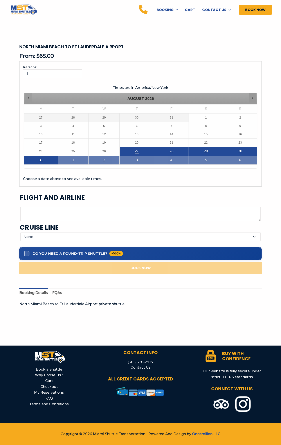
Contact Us (214, 9)
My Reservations (49, 392)
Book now (140, 267)
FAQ (49, 398)
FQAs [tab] (57, 293)
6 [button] (248, 161)
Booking (165, 9)
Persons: (30, 67)
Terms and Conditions (49, 404)
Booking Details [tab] (33, 293)
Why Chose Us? (49, 375)
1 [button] (80, 161)
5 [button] (214, 161)
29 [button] (213, 152)
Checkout (49, 387)
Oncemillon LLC (206, 434)
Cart (190, 9)
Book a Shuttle (49, 369)
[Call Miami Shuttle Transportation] (143, 9)
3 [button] (145, 161)
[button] (176, 10)
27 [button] (144, 152)
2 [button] (111, 161)
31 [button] (48, 161)
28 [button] (179, 152)
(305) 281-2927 (140, 362)
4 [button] (179, 161)
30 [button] (247, 152)
